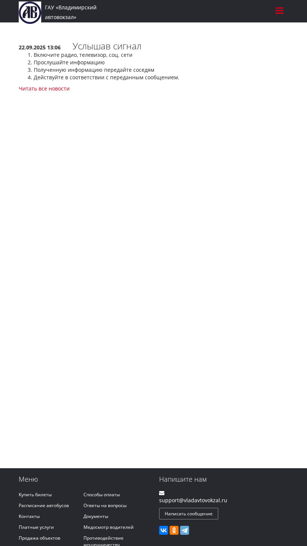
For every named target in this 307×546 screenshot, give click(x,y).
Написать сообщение (189, 513)
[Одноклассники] (174, 530)
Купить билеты (35, 494)
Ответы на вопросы (105, 505)
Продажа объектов (39, 538)
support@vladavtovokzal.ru (193, 500)
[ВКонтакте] (163, 530)
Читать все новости (44, 88)
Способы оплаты (101, 494)
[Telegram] (184, 530)
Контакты (29, 516)
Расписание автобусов (44, 505)
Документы (95, 516)
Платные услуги (36, 527)
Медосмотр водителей (108, 527)
